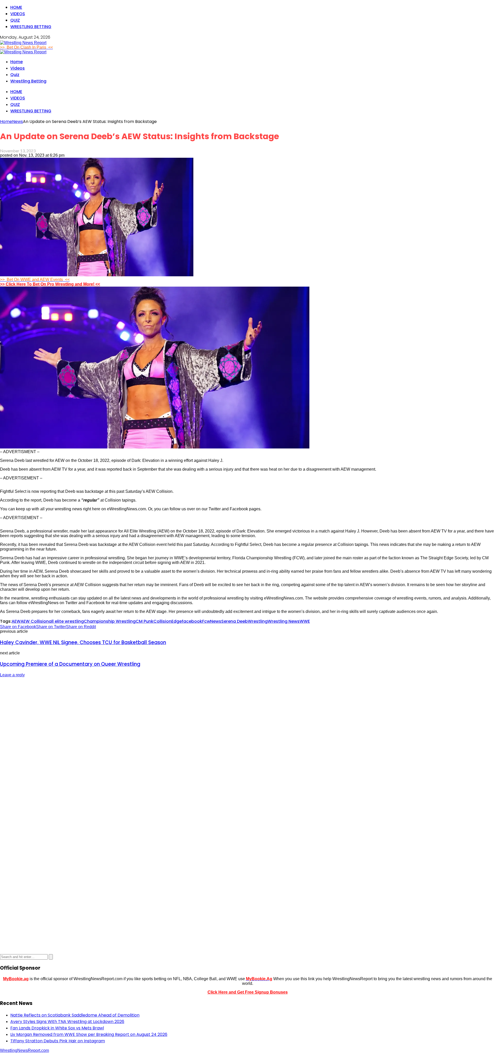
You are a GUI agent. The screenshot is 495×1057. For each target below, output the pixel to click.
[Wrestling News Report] (23, 42)
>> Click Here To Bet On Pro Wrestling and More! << (50, 284)
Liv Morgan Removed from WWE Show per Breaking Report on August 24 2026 (88, 1034)
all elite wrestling (66, 621)
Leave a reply (12, 675)
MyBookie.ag (16, 979)
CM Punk (144, 621)
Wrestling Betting (30, 27)
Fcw (206, 621)
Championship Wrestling (110, 621)
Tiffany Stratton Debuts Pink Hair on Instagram (57, 1041)
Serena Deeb (234, 621)
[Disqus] (247, 746)
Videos (17, 14)
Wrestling (258, 621)
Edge (176, 621)
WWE (305, 621)
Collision (162, 621)
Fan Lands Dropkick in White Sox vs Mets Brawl (57, 1028)
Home (16, 7)
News (215, 621)
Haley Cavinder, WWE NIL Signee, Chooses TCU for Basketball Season (83, 642)
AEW (16, 621)
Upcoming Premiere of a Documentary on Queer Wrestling (70, 664)
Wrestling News (284, 621)
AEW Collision (35, 621)
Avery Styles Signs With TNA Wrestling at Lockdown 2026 (67, 1022)
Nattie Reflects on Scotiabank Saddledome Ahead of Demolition (74, 1015)
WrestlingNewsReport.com (24, 1050)
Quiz (15, 20)
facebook (192, 621)
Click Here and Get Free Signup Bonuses (248, 992)
